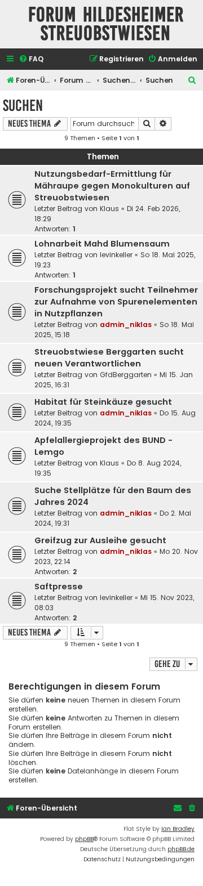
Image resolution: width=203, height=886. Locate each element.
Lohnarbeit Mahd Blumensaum (102, 243)
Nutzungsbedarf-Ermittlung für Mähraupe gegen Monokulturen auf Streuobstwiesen (112, 185)
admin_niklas (126, 324)
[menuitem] (31, 59)
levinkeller (116, 254)
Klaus (109, 208)
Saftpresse (58, 586)
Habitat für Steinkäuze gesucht (103, 402)
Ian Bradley (178, 829)
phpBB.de (181, 849)
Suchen (23, 105)
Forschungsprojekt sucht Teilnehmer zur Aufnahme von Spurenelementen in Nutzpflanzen (116, 301)
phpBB (84, 839)
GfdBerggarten (126, 374)
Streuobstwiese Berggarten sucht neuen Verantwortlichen (109, 357)
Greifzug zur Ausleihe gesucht (100, 540)
